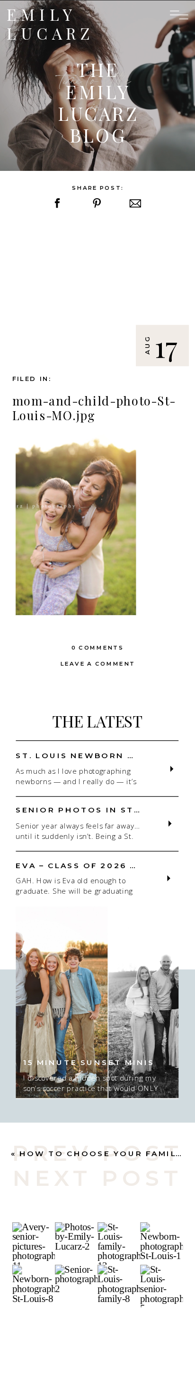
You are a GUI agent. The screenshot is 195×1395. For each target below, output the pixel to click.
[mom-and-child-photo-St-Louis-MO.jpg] (97, 293)
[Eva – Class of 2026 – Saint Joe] (168, 878)
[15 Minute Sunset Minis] (97, 1002)
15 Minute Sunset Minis (89, 1061)
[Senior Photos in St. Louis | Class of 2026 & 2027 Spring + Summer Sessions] (170, 823)
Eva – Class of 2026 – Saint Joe (104, 865)
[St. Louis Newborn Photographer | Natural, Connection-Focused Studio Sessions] (172, 769)
